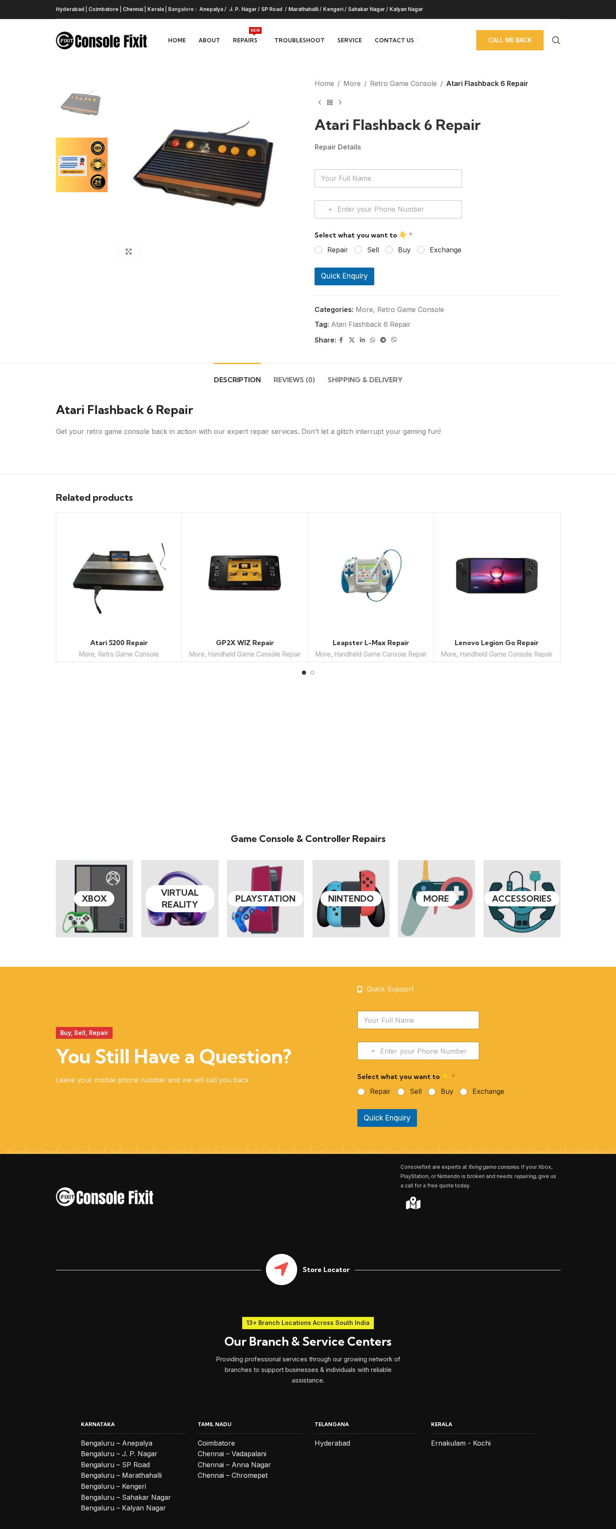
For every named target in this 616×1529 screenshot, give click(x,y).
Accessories (522, 898)
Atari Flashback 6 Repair (371, 324)
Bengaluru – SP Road (115, 1464)
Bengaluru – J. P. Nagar (119, 1453)
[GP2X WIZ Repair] (245, 575)
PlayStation (265, 898)
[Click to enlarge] (128, 251)
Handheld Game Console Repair (254, 654)
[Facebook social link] (341, 340)
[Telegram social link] (383, 340)
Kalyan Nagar (406, 9)
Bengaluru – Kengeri (113, 1486)
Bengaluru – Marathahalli (121, 1475)
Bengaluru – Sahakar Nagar (126, 1497)
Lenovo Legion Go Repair (497, 642)
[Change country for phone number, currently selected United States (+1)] (324, 209)
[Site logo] (101, 39)
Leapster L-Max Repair (371, 642)
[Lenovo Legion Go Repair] (496, 575)
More (352, 83)
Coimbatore (103, 9)
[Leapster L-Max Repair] (371, 575)
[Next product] (340, 103)
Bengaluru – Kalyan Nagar (123, 1508)
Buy (404, 250)
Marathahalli (303, 9)
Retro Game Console (403, 83)
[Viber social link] (394, 340)
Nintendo (351, 898)
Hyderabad (70, 9)
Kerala (155, 9)
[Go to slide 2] (312, 673)
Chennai (133, 9)
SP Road (272, 9)
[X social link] (351, 340)
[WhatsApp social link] (372, 340)
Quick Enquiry (344, 276)
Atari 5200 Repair (119, 642)
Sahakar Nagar (366, 9)
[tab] (237, 376)
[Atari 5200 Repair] (119, 575)
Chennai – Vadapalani (232, 1453)
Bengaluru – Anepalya (116, 1443)
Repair (337, 250)
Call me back (510, 40)
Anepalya (210, 9)
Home (324, 83)
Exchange (445, 250)
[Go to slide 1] (304, 673)
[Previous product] (320, 103)
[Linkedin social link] (362, 340)
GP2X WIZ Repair (245, 642)
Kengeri (333, 9)
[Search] (556, 40)
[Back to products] (330, 103)
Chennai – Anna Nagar (234, 1464)
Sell (373, 250)
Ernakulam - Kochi (461, 1443)
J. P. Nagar (242, 9)
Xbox (94, 898)
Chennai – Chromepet (233, 1475)
